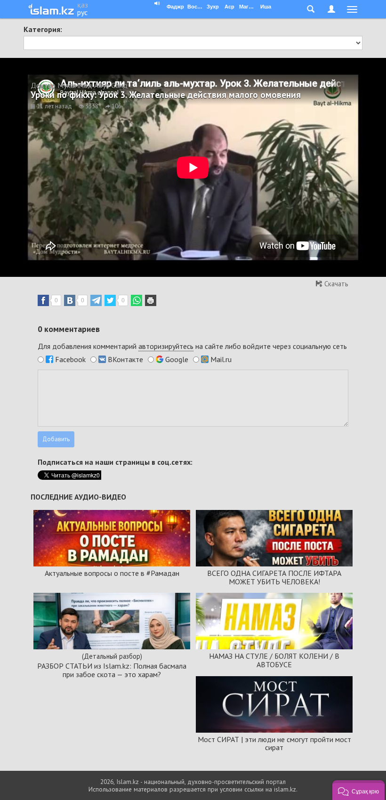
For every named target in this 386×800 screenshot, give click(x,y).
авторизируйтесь (165, 346)
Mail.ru (221, 359)
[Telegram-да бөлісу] (96, 300)
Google (176, 359)
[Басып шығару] (150, 300)
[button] (358, 790)
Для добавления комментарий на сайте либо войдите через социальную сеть (192, 346)
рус (82, 12)
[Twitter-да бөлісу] (110, 300)
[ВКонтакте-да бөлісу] (69, 300)
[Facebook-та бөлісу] (43, 300)
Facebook (70, 359)
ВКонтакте (125, 359)
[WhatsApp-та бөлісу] (136, 300)
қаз (82, 4)
